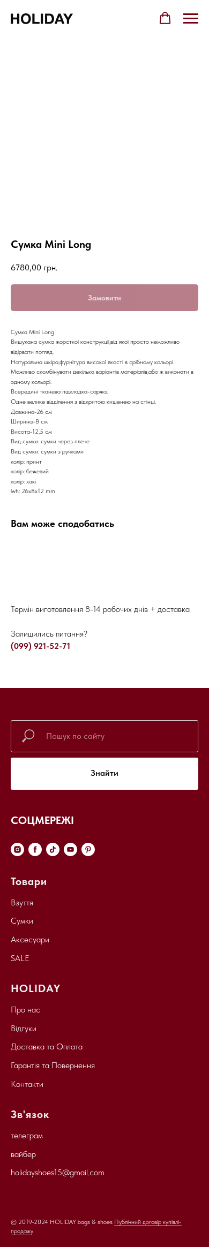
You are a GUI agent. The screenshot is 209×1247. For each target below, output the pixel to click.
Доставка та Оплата (47, 1046)
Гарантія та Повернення (53, 1065)
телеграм (27, 1135)
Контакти (27, 1084)
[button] (165, 18)
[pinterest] (88, 849)
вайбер (23, 1154)
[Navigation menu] (190, 18)
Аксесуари (30, 939)
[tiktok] (52, 849)
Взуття (22, 902)
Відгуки (23, 1028)
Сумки (22, 921)
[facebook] (35, 849)
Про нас (25, 1009)
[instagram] (17, 849)
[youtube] (70, 849)
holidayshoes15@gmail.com (57, 1172)
